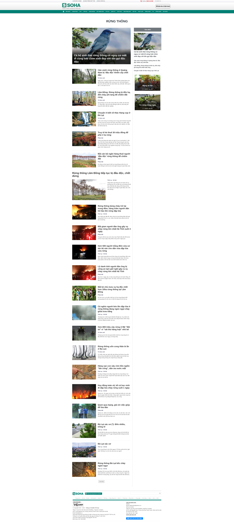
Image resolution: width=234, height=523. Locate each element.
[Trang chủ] (71, 6)
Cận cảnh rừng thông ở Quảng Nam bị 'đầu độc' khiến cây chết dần (113, 72)
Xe (153, 11)
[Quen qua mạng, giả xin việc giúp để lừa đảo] (84, 411)
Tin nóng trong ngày (147, 105)
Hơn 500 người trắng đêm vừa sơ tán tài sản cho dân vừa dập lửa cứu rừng (114, 248)
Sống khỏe (148, 11)
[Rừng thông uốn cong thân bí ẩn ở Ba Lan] (84, 352)
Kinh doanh (92, 11)
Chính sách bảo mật (131, 514)
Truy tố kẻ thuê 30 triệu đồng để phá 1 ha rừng (113, 133)
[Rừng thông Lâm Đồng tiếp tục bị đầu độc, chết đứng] (89, 189)
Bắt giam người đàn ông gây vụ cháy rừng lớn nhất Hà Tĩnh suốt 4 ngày (114, 229)
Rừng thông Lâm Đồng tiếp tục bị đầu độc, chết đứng (101, 174)
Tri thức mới (101, 78)
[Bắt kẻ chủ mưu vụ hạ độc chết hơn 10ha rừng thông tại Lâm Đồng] (84, 293)
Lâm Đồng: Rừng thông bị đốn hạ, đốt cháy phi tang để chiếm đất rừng (114, 94)
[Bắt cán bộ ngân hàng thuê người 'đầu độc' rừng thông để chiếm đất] (84, 160)
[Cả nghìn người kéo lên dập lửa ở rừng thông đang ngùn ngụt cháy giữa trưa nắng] (84, 312)
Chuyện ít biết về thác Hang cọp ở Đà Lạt (114, 114)
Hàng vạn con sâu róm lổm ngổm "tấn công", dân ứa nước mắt (114, 367)
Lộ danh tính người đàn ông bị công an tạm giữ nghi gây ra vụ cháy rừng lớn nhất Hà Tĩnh (113, 268)
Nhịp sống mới (127, 11)
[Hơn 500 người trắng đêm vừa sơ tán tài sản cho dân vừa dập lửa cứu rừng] (84, 252)
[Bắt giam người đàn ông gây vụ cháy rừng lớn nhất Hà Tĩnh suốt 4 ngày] (84, 232)
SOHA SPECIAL (101, 1)
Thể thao (119, 11)
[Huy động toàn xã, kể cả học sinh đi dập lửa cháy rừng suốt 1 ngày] (84, 391)
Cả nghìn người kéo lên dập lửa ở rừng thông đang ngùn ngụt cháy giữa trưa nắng (114, 309)
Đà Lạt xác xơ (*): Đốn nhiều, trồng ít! (111, 425)
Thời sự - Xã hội (112, 180)
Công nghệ (158, 11)
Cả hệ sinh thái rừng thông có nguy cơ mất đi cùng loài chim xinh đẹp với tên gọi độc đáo (100, 58)
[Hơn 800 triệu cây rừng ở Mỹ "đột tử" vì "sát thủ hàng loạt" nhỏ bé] (84, 333)
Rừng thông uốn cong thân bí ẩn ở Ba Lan (113, 347)
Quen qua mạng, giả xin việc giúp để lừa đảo (114, 406)
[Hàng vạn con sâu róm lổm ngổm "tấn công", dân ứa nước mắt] (84, 372)
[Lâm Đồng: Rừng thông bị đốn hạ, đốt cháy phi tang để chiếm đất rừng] (84, 98)
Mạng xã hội (148, 86)
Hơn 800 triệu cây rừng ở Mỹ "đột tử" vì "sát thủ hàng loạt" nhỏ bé (114, 328)
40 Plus (107, 11)
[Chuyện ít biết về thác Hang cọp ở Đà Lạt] (84, 119)
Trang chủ (77, 498)
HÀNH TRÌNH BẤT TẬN (89, 1)
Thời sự (85, 11)
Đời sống (165, 11)
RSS (158, 498)
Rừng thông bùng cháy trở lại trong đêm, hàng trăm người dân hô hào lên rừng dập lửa (113, 208)
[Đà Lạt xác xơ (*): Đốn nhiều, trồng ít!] (84, 430)
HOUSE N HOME (77, 1)
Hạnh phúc (75, 11)
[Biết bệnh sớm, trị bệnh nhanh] (163, 6)
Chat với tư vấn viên (135, 518)
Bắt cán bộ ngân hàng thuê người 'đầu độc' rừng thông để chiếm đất (114, 156)
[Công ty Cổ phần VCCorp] (95, 504)
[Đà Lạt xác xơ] (84, 450)
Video (149, 498)
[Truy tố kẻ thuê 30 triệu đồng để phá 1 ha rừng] (84, 138)
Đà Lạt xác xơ (104, 444)
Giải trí (134, 11)
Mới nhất (68, 11)
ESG (80, 11)
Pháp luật (140, 11)
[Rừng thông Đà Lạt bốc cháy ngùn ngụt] (84, 469)
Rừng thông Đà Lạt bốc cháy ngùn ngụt (111, 464)
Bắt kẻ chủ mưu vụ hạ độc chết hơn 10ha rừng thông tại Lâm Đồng (113, 289)
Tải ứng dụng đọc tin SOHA (94, 493)
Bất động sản (100, 11)
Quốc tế (113, 11)
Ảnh (154, 498)
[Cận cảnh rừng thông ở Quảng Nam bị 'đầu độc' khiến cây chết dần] (84, 76)
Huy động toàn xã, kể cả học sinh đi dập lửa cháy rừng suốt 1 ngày (114, 386)
